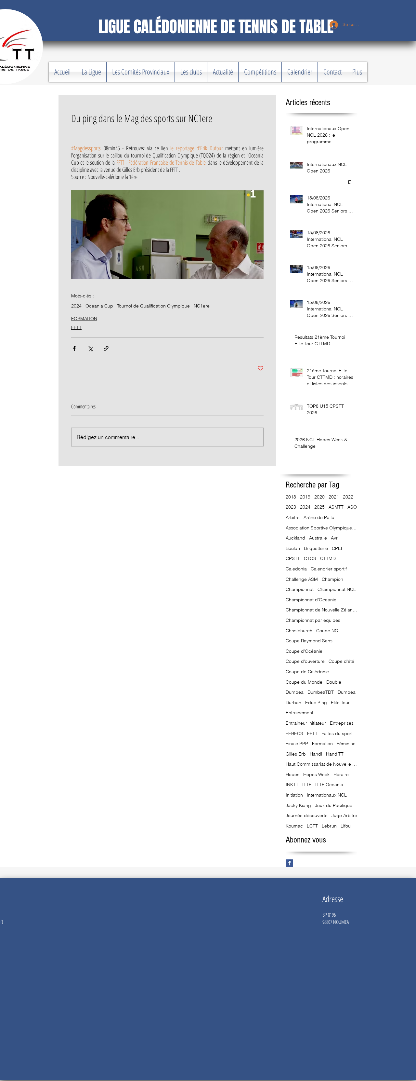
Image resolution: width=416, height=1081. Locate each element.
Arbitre (293, 517)
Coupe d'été (341, 661)
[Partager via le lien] (106, 348)
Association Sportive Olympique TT (321, 528)
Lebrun (329, 826)
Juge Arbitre (344, 815)
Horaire (341, 774)
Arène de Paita (319, 517)
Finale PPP (297, 743)
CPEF (338, 548)
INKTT (292, 784)
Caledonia (296, 569)
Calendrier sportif (329, 569)
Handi (316, 754)
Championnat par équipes (313, 620)
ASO (352, 507)
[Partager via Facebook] (74, 348)
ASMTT (336, 507)
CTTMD (328, 558)
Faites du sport (337, 733)
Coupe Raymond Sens (309, 641)
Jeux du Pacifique (333, 805)
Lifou (346, 826)
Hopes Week (316, 774)
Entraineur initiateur (306, 723)
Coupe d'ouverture (305, 661)
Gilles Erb (296, 754)
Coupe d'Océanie (304, 651)
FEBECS (294, 733)
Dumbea (295, 692)
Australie (318, 538)
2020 (319, 497)
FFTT (76, 327)
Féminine (346, 743)
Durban (293, 702)
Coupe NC (327, 631)
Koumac (294, 826)
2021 (334, 497)
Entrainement (299, 713)
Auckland (295, 538)
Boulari (293, 548)
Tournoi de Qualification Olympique (153, 306)
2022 (348, 497)
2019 (305, 497)
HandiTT (335, 754)
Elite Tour (340, 702)
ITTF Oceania (329, 784)
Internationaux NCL (327, 795)
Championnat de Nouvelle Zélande (321, 610)
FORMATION (84, 319)
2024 (76, 306)
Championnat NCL (337, 589)
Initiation (294, 795)
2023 (291, 507)
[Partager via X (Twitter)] (90, 348)
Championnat (300, 589)
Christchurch (299, 631)
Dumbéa (347, 692)
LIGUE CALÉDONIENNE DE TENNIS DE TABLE (215, 26)
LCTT (312, 826)
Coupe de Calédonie (307, 672)
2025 (319, 507)
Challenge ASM (302, 579)
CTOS (310, 558)
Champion (332, 579)
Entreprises (342, 723)
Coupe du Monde (304, 682)
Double (333, 682)
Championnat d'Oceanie (311, 600)
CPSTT (293, 558)
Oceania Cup (99, 306)
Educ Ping (316, 702)
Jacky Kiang (298, 805)
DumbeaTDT (320, 692)
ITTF (306, 784)
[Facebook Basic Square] (289, 863)
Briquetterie (316, 548)
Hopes (292, 774)
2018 (291, 497)
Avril (335, 538)
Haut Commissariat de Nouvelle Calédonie (321, 764)
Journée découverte (307, 815)
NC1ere (202, 306)
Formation (322, 743)
